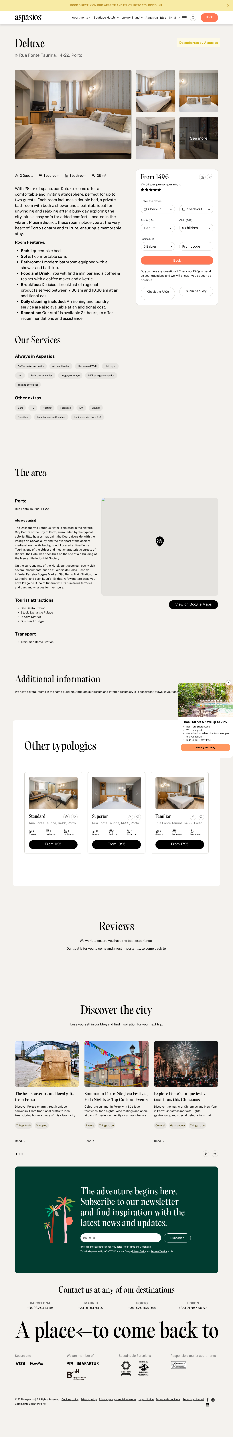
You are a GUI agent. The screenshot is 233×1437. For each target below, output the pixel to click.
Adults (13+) (147, 220)
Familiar (163, 816)
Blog (163, 17)
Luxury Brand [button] (114, 37)
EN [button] (171, 17)
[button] (206, 1154)
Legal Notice (146, 1399)
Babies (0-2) (148, 238)
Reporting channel (193, 1399)
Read (18, 1141)
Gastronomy (177, 1125)
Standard (37, 816)
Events (90, 1125)
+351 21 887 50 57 (193, 1308)
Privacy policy (89, 1399)
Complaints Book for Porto (30, 1403)
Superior (100, 816)
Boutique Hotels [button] (114, 29)
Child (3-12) (185, 220)
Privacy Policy (139, 1251)
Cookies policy (70, 1399)
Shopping (41, 1125)
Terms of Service (159, 1251)
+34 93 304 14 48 (40, 1308)
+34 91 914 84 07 (91, 1308)
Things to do (23, 1125)
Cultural (160, 1125)
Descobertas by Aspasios (198, 43)
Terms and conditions (168, 1399)
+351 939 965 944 (142, 1308)
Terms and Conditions (140, 1247)
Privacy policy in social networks (117, 1399)
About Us (151, 17)
